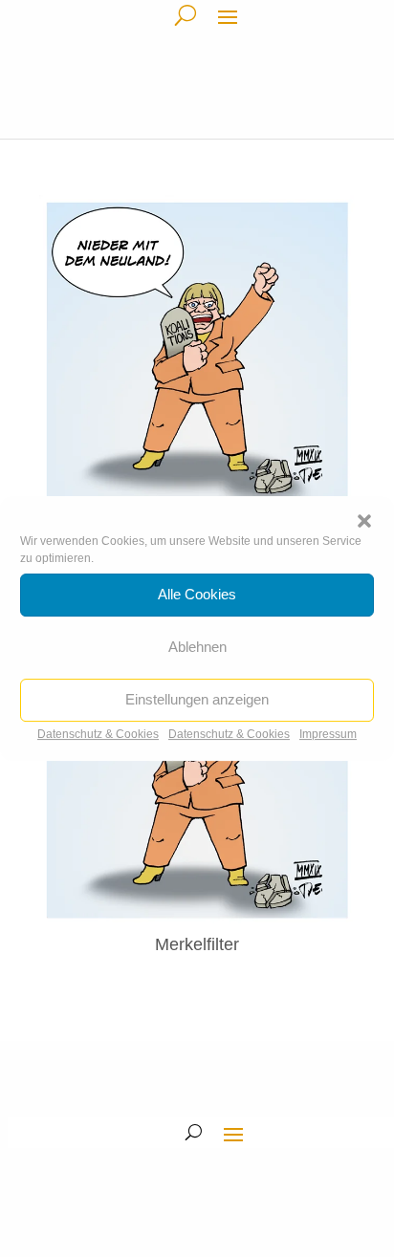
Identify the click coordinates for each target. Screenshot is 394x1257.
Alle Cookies (197, 594)
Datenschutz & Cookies (98, 734)
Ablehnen (197, 647)
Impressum (328, 734)
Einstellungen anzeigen (197, 699)
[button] (364, 521)
